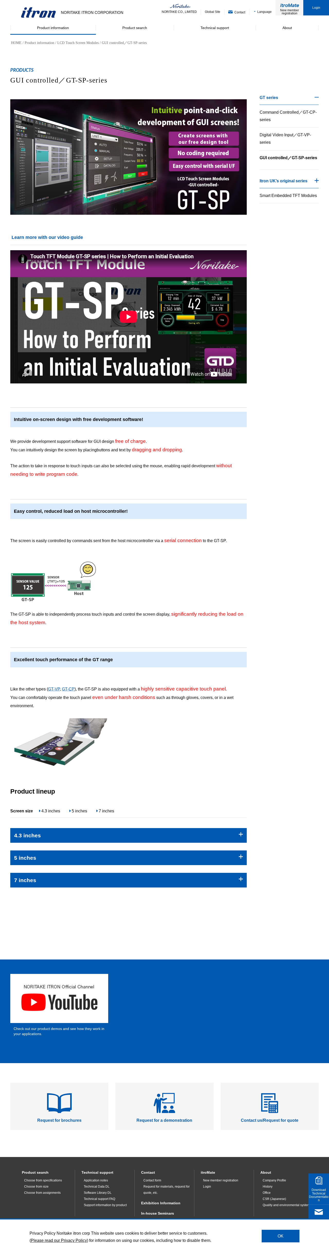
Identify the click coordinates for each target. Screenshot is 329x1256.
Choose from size (36, 1186)
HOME (16, 43)
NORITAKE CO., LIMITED (179, 12)
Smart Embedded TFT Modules (288, 195)
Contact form (152, 1180)
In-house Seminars (157, 1213)
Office (267, 1193)
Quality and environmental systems (287, 1205)
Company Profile (274, 1180)
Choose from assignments (42, 1193)
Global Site (212, 12)
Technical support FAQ (99, 1199)
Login (316, 8)
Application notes (96, 1180)
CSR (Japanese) (274, 1199)
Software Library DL (98, 1193)
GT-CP (68, 689)
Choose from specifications (43, 1180)
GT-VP (54, 689)
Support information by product (105, 1205)
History (267, 1186)
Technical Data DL (96, 1186)
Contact (148, 1172)
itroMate (208, 1172)
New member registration (289, 11)
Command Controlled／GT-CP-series (288, 116)
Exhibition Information (160, 1203)
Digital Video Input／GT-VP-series (285, 139)
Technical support (97, 1172)
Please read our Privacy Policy (59, 1240)
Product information (39, 43)
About (265, 1172)
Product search (35, 1172)
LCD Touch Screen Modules (78, 43)
